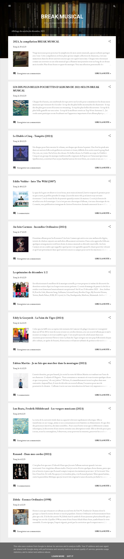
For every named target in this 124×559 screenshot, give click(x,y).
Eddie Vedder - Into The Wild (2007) (34, 181)
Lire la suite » (103, 73)
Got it (70, 556)
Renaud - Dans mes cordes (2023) (32, 454)
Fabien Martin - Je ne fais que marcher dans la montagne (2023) (49, 363)
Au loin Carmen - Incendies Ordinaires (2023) (39, 227)
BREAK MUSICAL (62, 16)
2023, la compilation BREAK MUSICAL (36, 41)
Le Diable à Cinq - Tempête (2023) (33, 136)
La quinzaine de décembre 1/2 (30, 272)
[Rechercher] (114, 6)
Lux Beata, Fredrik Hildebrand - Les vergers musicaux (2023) (48, 408)
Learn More (58, 556)
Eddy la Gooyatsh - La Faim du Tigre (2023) (38, 318)
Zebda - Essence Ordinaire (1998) (32, 499)
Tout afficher (103, 31)
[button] (109, 41)
